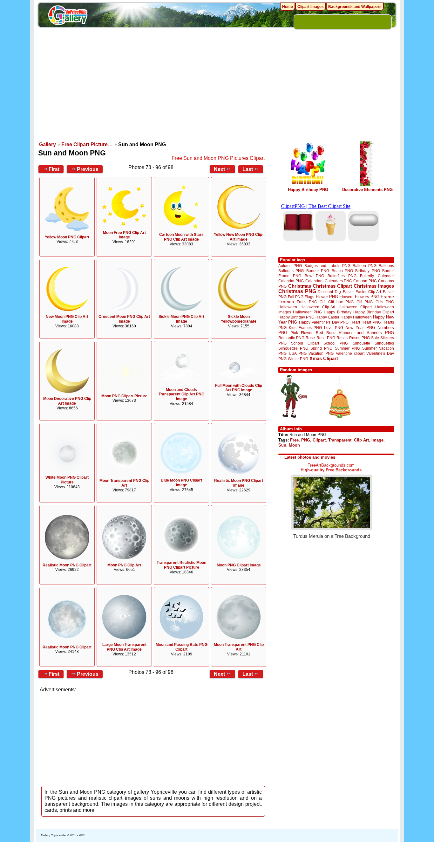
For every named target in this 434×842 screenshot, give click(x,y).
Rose (310, 338)
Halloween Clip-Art (318, 307)
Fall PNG (295, 297)
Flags (309, 297)
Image (377, 440)
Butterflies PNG (342, 276)
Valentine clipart (350, 353)
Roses (342, 338)
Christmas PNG (297, 291)
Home (287, 6)
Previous (87, 169)
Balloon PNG (364, 266)
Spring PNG (321, 348)
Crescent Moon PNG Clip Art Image (124, 319)
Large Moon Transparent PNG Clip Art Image (124, 647)
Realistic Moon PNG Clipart (67, 565)
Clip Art (361, 440)
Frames (286, 301)
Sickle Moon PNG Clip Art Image (181, 319)
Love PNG (333, 327)
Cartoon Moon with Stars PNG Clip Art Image (181, 237)
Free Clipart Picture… (87, 144)
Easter (348, 292)
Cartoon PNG (364, 281)
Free (294, 440)
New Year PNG (360, 327)
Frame (387, 296)
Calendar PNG (291, 281)
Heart (355, 322)
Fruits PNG (307, 302)
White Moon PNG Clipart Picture (67, 479)
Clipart (319, 440)
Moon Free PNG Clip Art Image (124, 235)
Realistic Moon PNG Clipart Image (238, 483)
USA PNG (298, 353)
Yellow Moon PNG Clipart (67, 237)
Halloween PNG (307, 312)
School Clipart (305, 343)
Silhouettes (384, 343)
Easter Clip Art (368, 292)
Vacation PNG (321, 353)
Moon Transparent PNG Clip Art (124, 483)
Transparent (339, 440)
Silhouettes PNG (293, 348)
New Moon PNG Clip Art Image (67, 319)
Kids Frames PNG (305, 327)
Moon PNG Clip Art (124, 565)
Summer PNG (347, 348)
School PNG (335, 343)
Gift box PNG (341, 302)
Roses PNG (359, 338)
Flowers (346, 296)
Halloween (287, 307)
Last (247, 169)
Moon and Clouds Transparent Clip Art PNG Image (181, 394)
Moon (294, 445)
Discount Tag (329, 292)
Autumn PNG (290, 266)
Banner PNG (317, 271)
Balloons (386, 266)
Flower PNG (327, 296)
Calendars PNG (338, 281)
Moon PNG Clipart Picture (124, 396)
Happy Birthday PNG (308, 189)
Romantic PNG (291, 338)
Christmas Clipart (332, 286)
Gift (322, 302)
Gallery (47, 144)
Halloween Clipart (355, 307)
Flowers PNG (367, 296)
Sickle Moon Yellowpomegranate (238, 319)
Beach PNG (342, 271)
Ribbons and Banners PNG (366, 332)
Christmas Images (374, 286)
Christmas (299, 286)
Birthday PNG (367, 271)
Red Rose (325, 333)
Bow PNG (314, 276)
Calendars (314, 281)
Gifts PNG (385, 302)
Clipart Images (310, 6)
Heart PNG (371, 322)
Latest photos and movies (309, 457)
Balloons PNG (291, 271)
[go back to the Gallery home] (68, 16)
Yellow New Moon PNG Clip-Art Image (238, 237)
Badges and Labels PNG (327, 266)
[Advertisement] (217, 92)
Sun (282, 445)
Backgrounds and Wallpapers (355, 6)
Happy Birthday (337, 312)
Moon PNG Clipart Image (239, 565)
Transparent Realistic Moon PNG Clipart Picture (181, 565)
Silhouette (361, 343)
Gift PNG (364, 302)
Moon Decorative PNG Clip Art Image (67, 401)
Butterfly (367, 276)
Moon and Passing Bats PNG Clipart (181, 647)
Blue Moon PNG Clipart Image (181, 482)
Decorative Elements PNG (367, 189)
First (54, 169)
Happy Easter (327, 317)
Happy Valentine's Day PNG (324, 322)
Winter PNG (298, 359)
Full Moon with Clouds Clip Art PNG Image (238, 388)
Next (219, 169)
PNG (305, 440)
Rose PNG (325, 338)
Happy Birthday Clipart (373, 312)
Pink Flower (301, 333)
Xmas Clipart (323, 358)
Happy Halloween (356, 317)
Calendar (386, 276)
